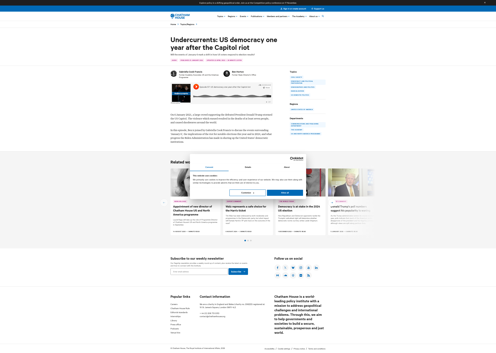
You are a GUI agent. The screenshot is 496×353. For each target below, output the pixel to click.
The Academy (296, 130)
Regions (190, 24)
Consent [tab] (209, 167)
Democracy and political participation (302, 82)
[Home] (180, 16)
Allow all (285, 193)
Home (173, 24)
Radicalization (297, 91)
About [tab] (287, 167)
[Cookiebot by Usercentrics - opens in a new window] (292, 159)
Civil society (296, 77)
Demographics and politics (303, 87)
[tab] (245, 240)
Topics (183, 24)
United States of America (302, 109)
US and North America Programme (305, 134)
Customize (246, 193)
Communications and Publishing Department (305, 125)
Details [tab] (248, 167)
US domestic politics (300, 95)
